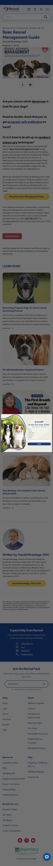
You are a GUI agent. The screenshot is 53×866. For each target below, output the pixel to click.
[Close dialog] (51, 415)
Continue (39, 444)
